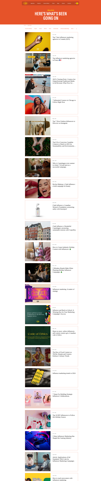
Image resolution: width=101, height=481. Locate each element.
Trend (40, 28)
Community (55, 28)
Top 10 (35, 28)
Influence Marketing (64, 28)
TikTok (45, 28)
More (72, 28)
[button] (32, 3)
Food (50, 28)
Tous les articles (28, 28)
